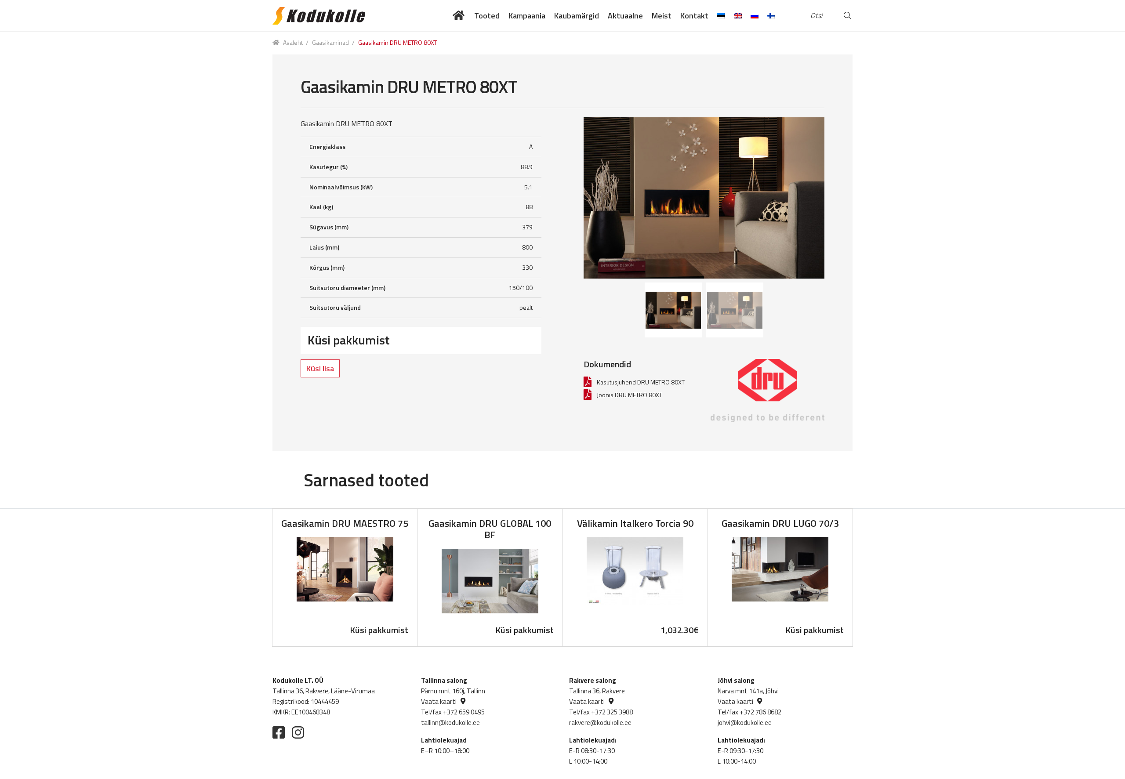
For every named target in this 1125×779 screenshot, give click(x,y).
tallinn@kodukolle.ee (450, 722)
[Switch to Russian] (754, 15)
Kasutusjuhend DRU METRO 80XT (641, 382)
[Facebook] (278, 732)
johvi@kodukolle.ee (745, 722)
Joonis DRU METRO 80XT (629, 394)
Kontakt (694, 16)
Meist (661, 16)
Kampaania (526, 16)
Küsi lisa (320, 368)
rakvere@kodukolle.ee (600, 722)
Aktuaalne (625, 16)
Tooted (487, 16)
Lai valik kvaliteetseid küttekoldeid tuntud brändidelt (459, 15)
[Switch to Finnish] (771, 15)
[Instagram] (298, 732)
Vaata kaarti (439, 701)
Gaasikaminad (330, 42)
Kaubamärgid (576, 16)
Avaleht (293, 42)
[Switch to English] (737, 15)
